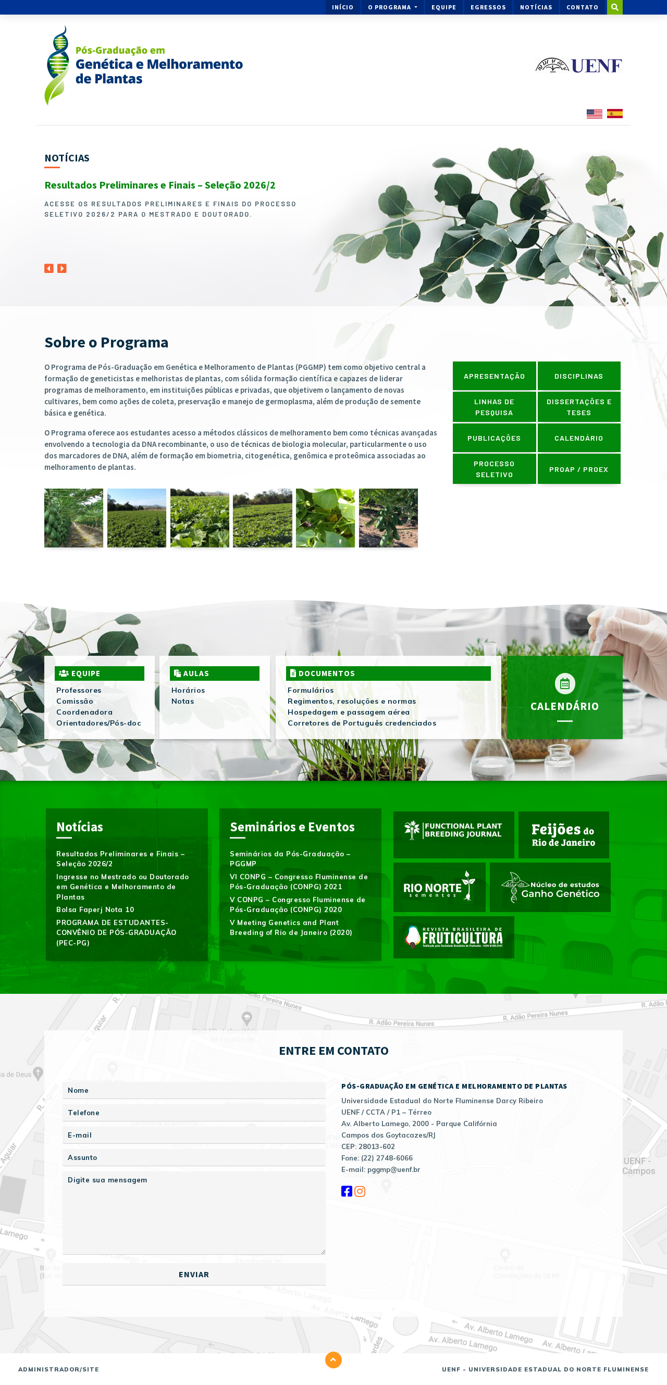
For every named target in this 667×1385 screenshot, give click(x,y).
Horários (188, 690)
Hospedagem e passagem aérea (349, 712)
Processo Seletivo (494, 469)
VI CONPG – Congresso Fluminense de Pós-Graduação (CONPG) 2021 (299, 881)
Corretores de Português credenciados (362, 723)
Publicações (494, 437)
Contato (582, 7)
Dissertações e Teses (579, 407)
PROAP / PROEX (579, 469)
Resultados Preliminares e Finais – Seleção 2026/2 (160, 184)
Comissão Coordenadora (84, 706)
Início (343, 7)
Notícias (536, 7)
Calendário (578, 437)
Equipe (443, 7)
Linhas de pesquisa (494, 407)
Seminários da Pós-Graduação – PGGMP (290, 859)
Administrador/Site (58, 1369)
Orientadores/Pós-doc (98, 723)
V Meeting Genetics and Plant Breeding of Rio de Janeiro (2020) (291, 927)
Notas (182, 701)
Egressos (488, 7)
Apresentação (494, 375)
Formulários (311, 690)
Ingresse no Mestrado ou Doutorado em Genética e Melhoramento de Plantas (122, 886)
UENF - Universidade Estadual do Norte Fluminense (545, 1369)
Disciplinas (578, 375)
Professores (79, 690)
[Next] (62, 265)
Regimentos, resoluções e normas (352, 701)
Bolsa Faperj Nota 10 (95, 909)
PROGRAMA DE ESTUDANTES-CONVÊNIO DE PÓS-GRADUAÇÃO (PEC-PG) (116, 932)
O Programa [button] (390, 7)
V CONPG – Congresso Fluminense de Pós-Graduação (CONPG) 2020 (298, 904)
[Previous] (49, 265)
